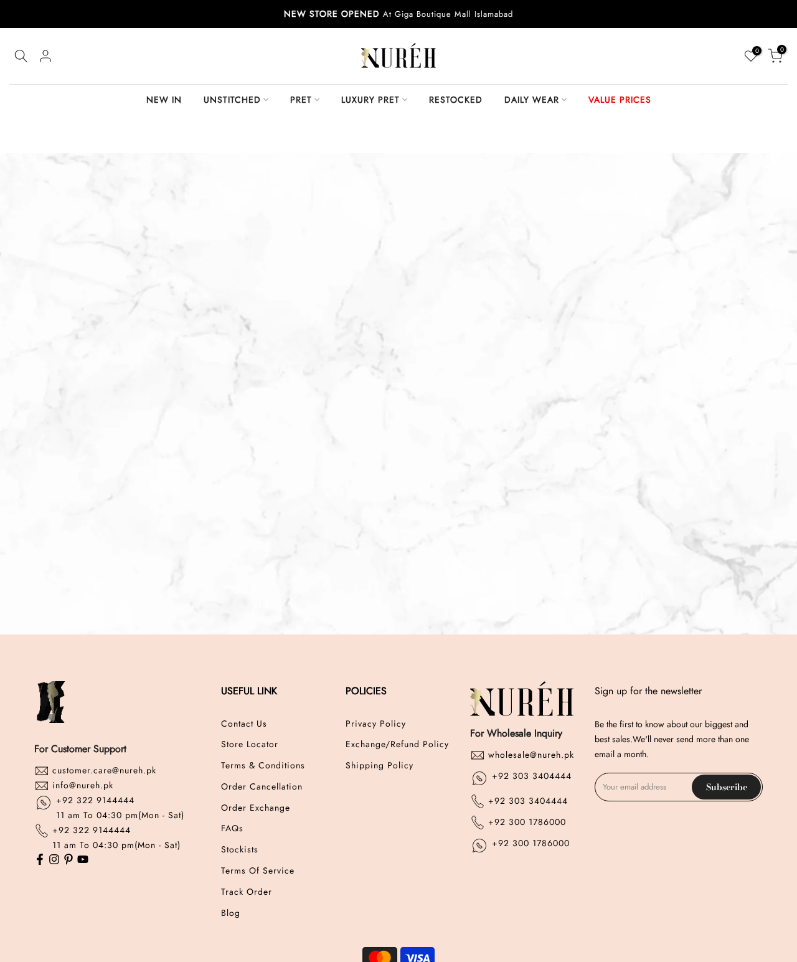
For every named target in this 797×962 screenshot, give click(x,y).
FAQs (232, 828)
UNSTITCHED (232, 99)
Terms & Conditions (263, 765)
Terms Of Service (258, 871)
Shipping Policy (379, 765)
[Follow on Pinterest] (68, 860)
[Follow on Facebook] (39, 860)
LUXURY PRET (370, 99)
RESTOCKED (456, 99)
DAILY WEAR (531, 99)
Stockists (239, 850)
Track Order (246, 892)
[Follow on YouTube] (82, 860)
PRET (301, 99)
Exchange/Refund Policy (397, 744)
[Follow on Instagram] (54, 860)
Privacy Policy (376, 724)
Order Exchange (255, 808)
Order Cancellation (262, 787)
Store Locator (249, 744)
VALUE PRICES (619, 99)
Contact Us (244, 724)
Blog (230, 913)
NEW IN (164, 99)
